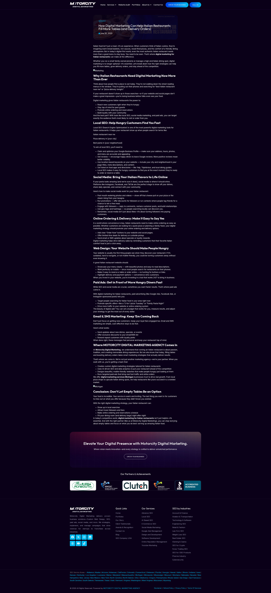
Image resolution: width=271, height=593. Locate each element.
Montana (176, 575)
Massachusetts (128, 575)
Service (102, 21)
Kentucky (80, 575)
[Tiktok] (84, 543)
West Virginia (147, 580)
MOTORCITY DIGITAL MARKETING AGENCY (121, 588)
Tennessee (99, 580)
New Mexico (95, 578)
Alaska (98, 572)
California (122, 572)
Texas (107, 580)
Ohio (136, 578)
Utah (112, 580)
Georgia (165, 572)
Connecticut (141, 572)
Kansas (73, 575)
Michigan (139, 575)
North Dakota (128, 578)
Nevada (193, 575)
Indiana (192, 572)
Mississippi (158, 575)
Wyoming (167, 580)
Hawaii (172, 572)
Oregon (152, 578)
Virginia (127, 580)
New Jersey (84, 578)
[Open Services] (116, 4)
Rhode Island (173, 578)
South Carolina (76, 580)
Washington (136, 580)
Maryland (116, 575)
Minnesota (148, 575)
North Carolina (116, 578)
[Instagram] (84, 537)
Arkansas (113, 572)
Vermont (118, 580)
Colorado (131, 572)
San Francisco (194, 578)
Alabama (90, 572)
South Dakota (88, 580)
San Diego (184, 578)
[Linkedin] (90, 537)
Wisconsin (158, 580)
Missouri (167, 575)
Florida (158, 572)
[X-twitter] (78, 537)
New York (105, 578)
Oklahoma (144, 578)
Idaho (179, 572)
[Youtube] (78, 543)
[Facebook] (72, 537)
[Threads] (72, 543)
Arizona (105, 572)
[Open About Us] (151, 4)
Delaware (151, 572)
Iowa (198, 572)
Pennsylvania (161, 578)
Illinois (185, 572)
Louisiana (101, 575)
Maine (108, 575)
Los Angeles (91, 575)
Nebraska (185, 575)
